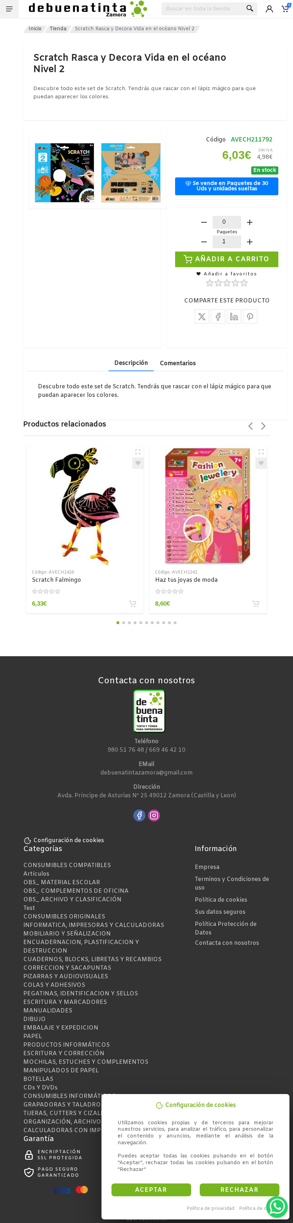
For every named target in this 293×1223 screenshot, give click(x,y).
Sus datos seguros (220, 912)
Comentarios (178, 363)
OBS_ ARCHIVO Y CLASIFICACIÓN (72, 899)
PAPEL (32, 1036)
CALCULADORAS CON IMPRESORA (74, 1130)
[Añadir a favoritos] (138, 463)
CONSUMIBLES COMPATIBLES (67, 865)
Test (29, 908)
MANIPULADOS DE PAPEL (61, 1070)
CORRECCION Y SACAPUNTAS (67, 968)
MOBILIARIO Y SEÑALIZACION (67, 934)
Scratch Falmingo (56, 580)
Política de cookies (260, 1209)
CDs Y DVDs (40, 1088)
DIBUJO (34, 1019)
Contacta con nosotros (227, 943)
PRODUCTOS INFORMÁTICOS (66, 1045)
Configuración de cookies (68, 840)
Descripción (131, 363)
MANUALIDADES (47, 1011)
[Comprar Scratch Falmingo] (132, 603)
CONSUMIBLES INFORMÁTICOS (69, 1096)
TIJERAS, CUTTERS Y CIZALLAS (67, 1113)
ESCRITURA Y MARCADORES (65, 1002)
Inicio (35, 29)
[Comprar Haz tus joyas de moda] (255, 603)
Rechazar (239, 1190)
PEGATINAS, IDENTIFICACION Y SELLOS (80, 993)
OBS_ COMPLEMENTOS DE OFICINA (76, 891)
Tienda (58, 29)
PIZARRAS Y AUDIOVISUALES (65, 976)
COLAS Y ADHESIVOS (54, 985)
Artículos (36, 874)
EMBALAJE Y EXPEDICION (60, 1028)
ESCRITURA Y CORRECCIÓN (63, 1053)
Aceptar (151, 1190)
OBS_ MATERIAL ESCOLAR (61, 882)
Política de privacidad (210, 1209)
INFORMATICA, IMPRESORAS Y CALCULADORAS (93, 925)
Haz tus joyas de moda (186, 580)
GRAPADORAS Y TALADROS (63, 1105)
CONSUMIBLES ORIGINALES (64, 917)
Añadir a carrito (232, 259)
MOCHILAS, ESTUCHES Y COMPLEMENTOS (85, 1062)
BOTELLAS (38, 1079)
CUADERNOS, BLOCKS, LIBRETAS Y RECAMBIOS (92, 959)
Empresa (207, 867)
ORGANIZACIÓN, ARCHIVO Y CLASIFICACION (88, 1122)
